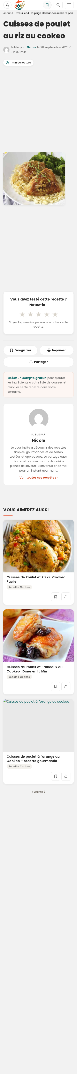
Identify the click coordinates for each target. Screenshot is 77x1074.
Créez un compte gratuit (27, 378)
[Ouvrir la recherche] (58, 5)
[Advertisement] (38, 109)
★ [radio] (22, 314)
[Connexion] (7, 5)
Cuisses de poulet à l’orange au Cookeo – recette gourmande (33, 758)
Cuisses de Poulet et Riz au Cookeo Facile (36, 579)
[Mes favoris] (47, 5)
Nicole (31, 47)
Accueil (8, 13)
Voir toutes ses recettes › (38, 477)
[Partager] (65, 597)
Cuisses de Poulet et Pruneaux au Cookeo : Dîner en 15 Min (34, 669)
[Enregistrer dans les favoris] (55, 597)
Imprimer (59, 350)
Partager (41, 362)
